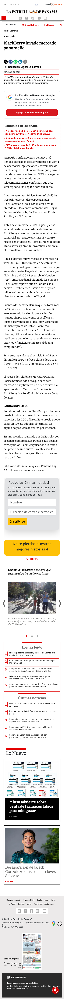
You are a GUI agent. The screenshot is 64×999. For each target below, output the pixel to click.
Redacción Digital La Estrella (24, 67)
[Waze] (59, 923)
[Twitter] (6, 61)
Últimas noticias (32, 698)
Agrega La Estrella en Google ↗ (32, 112)
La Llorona (49, 25)
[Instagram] (39, 18)
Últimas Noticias (30, 25)
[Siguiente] (59, 603)
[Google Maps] (53, 923)
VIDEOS (32, 559)
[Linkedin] (20, 61)
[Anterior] (4, 603)
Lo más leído (32, 647)
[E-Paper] (56, 4)
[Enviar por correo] (25, 61)
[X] (27, 18)
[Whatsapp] (15, 61)
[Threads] (21, 18)
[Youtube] (45, 18)
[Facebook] (33, 18)
